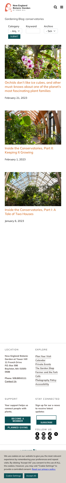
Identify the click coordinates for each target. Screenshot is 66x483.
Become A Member (18, 419)
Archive (48, 26)
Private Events (43, 364)
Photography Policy (45, 380)
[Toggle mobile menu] (62, 7)
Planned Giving (18, 427)
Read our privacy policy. (44, 469)
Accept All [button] (31, 475)
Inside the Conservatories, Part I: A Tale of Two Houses (30, 212)
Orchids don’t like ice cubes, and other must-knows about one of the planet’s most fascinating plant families (33, 86)
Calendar (40, 360)
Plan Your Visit (43, 356)
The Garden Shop (44, 368)
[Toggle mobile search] (55, 7)
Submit (14, 36)
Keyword (31, 26)
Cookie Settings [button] (13, 475)
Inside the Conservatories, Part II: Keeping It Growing (29, 150)
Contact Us (10, 381)
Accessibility (42, 384)
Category (13, 26)
